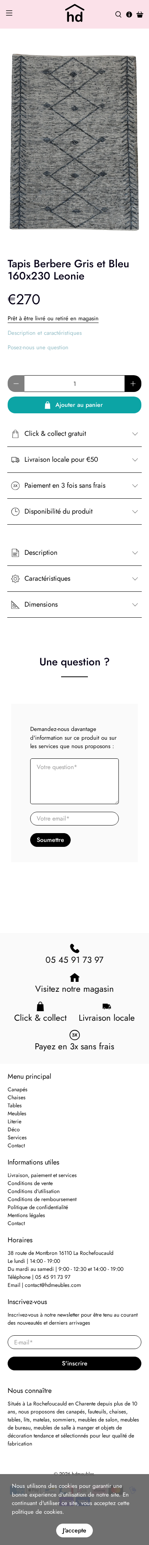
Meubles (17, 1113)
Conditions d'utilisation (34, 1191)
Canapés (18, 1089)
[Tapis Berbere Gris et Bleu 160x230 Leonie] (75, 143)
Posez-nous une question (38, 347)
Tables (15, 1105)
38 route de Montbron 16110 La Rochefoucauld (60, 1253)
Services (17, 1137)
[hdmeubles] (74, 14)
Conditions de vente (30, 1183)
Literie (14, 1121)
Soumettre (50, 839)
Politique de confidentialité (38, 1207)
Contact (16, 1145)
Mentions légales (26, 1215)
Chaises (17, 1097)
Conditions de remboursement (42, 1199)
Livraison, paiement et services (42, 1175)
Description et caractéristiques (45, 333)
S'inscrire (74, 1363)
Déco (14, 1129)
